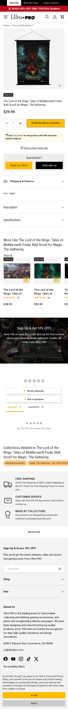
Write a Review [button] (35, 390)
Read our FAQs (21, 166)
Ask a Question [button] (35, 399)
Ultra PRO (14, 3)
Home (6, 25)
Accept (34, 695)
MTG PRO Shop (31, 3)
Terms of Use (45, 676)
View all (7, 255)
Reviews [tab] (12, 406)
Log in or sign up (13, 138)
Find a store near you (36, 148)
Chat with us (49, 165)
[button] (62, 17)
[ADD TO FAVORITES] (59, 85)
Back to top (34, 532)
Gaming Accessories (15, 463)
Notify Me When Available (45, 123)
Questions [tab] (33, 406)
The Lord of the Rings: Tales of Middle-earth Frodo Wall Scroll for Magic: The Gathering (24, 25)
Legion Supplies (50, 3)
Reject (34, 703)
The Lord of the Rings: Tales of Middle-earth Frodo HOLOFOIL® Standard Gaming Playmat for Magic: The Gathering (47, 292)
